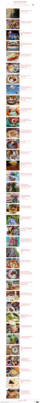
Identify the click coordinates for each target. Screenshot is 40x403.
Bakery (28, 6)
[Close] (39, 402)
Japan (10, 6)
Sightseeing (18, 6)
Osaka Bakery (22, 226)
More (30, 6)
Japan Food (22, 6)
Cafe (15, 6)
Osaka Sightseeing (22, 248)
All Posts (7, 6)
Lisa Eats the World (20, 2)
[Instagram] (25, 400)
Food (25, 6)
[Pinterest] (24, 400)
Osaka (12, 6)
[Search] (33, 4)
